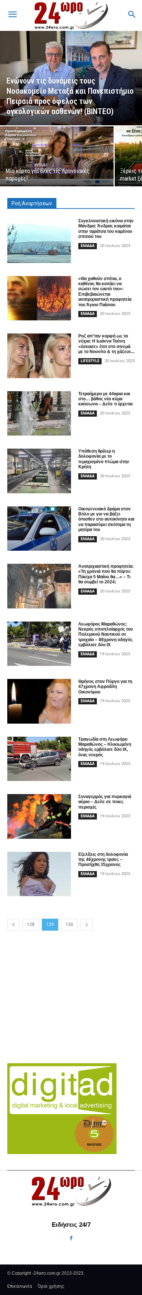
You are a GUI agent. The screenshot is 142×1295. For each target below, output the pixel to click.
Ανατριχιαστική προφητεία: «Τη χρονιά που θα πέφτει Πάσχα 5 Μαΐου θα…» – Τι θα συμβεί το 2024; (106, 574)
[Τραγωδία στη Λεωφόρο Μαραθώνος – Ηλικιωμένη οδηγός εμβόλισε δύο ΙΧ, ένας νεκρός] (39, 759)
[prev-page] (13, 925)
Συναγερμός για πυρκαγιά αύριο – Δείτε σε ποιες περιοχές (104, 802)
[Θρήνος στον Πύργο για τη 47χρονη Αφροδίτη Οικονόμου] (39, 701)
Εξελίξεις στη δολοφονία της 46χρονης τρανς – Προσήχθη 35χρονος (103, 859)
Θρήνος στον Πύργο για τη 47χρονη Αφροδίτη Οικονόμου (105, 687)
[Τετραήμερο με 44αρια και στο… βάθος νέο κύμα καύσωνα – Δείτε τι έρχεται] (39, 413)
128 (31, 924)
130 (69, 924)
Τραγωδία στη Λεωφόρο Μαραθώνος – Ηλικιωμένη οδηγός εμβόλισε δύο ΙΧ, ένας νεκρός (104, 747)
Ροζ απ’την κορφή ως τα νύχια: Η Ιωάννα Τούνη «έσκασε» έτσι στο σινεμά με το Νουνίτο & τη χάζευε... (106, 343)
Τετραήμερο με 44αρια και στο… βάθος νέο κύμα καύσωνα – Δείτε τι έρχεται (105, 399)
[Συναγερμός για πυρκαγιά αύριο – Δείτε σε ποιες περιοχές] (39, 816)
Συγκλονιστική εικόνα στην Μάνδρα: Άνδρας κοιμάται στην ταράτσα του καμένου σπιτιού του (106, 228)
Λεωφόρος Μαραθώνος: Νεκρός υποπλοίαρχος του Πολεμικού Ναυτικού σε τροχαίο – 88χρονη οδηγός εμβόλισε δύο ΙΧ (105, 635)
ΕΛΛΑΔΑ (87, 246)
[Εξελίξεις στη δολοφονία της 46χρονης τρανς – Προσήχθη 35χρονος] (39, 874)
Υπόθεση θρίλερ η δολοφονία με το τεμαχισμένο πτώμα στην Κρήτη (103, 459)
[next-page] (86, 925)
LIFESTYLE (89, 361)
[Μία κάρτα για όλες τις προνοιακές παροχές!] (57, 156)
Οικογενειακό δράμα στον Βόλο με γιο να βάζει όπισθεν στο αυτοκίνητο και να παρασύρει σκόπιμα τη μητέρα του (106, 519)
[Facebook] (71, 1238)
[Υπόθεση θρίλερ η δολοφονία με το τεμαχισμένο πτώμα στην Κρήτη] (39, 471)
